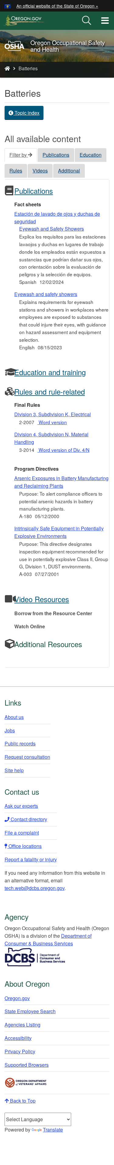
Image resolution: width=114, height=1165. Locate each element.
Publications (56, 154)
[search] (87, 21)
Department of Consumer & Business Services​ (48, 939)
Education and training (50, 372)
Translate (53, 1129)
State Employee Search (30, 1011)
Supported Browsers (27, 1064)
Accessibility (18, 1037)
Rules (15, 170)
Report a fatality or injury (31, 859)
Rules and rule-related (49, 391)
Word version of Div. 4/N (63, 449)
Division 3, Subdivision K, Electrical (52, 414)
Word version (52, 422)
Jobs (10, 730)
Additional (69, 170)
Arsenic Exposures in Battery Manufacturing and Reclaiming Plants (61, 482)
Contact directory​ (28, 819)
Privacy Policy (20, 1051)
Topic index (26, 112)
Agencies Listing (22, 1024)
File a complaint (22, 832)
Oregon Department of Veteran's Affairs (26, 1082)
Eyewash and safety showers (45, 294)
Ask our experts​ (21, 805)
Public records (20, 743)
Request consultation (27, 756)
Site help (14, 770)
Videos (40, 170)
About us (14, 716)
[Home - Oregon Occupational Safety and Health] (7, 68)
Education (91, 154)
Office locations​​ (24, 845)
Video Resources (41, 599)
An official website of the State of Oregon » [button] (57, 6)
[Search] (87, 21)
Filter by (18, 154)
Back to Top (22, 1100)
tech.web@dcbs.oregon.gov (34, 887)
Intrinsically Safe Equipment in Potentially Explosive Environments (59, 532)
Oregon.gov (17, 998)
